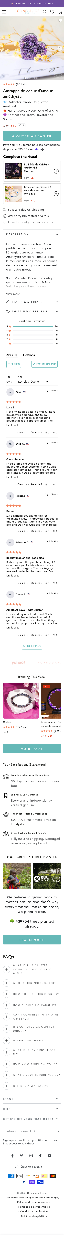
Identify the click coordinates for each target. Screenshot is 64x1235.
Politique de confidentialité (34, 1206)
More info (29, 171)
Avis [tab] (12, 355)
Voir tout (32, 749)
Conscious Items (36, 1193)
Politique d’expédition (34, 1216)
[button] (45, 11)
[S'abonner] (58, 1131)
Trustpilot (18, 824)
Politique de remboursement (34, 1202)
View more (13, 294)
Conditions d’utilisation (34, 1211)
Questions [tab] (28, 355)
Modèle (7, 721)
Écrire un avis (47, 365)
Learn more (32, 940)
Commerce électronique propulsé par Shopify (32, 1197)
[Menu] (4, 11)
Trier (19, 377)
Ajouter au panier (32, 136)
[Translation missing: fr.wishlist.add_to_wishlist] (60, 20)
